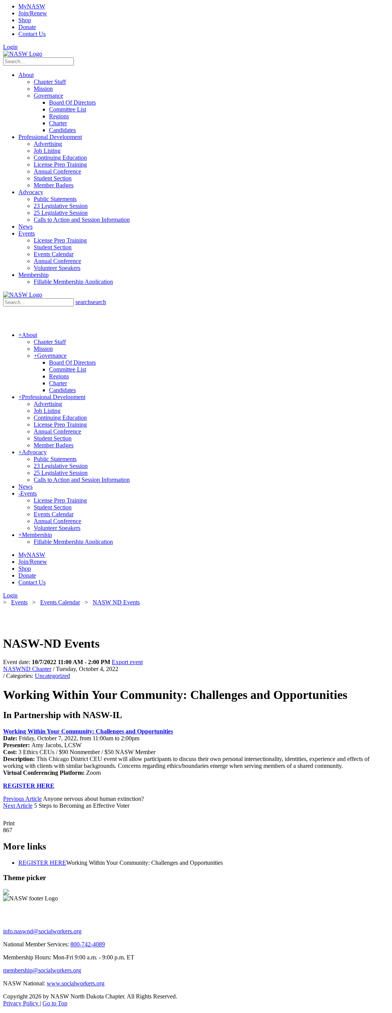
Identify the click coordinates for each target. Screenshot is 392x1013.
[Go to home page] (22, 54)
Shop (24, 20)
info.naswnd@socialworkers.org (42, 931)
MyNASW (31, 6)
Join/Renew (32, 13)
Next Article (18, 805)
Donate (27, 27)
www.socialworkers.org (76, 983)
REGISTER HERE (28, 785)
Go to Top (54, 1003)
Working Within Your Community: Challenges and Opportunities (88, 731)
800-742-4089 (87, 944)
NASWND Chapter (27, 669)
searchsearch (90, 302)
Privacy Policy (21, 1003)
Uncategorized (52, 676)
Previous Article (22, 798)
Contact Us (32, 34)
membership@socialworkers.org (42, 970)
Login (10, 47)
